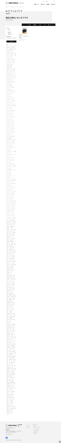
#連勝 (7, 380)
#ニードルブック (8, 151)
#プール (14, 186)
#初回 (12, 244)
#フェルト (13, 175)
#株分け (13, 304)
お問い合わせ (53, 4)
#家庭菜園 (11, 267)
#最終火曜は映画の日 (9, 301)
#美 (12, 354)
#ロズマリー (14, 217)
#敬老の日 (10, 288)
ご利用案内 (34, 24)
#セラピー (7, 140)
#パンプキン (14, 165)
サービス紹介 (28, 24)
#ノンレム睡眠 (14, 151)
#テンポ (7, 145)
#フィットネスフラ (9, 172)
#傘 (14, 241)
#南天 (12, 253)
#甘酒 (14, 327)
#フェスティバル (8, 175)
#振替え (10, 285)
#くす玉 (14, 71)
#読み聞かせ (12, 371)
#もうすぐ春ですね (9, 84)
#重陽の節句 (8, 385)
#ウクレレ (11, 93)
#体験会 (7, 235)
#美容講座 (7, 356)
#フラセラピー (14, 178)
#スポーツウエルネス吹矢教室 (10, 136)
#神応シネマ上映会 (9, 342)
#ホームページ (8, 191)
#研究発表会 (8, 334)
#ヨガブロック (13, 207)
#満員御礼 (13, 319)
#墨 (6, 261)
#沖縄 (10, 314)
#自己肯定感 (10, 359)
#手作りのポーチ (11, 281)
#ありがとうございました (10, 58)
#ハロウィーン (8, 157)
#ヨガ (9, 207)
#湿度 (11, 319)
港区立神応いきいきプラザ (14, 6)
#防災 (7, 389)
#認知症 (15, 368)
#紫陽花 (10, 351)
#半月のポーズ (14, 252)
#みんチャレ (13, 82)
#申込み (10, 328)
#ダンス (10, 143)
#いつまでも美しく (9, 62)
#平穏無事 (7, 272)
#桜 (12, 305)
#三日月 (11, 221)
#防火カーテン (14, 388)
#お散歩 (14, 68)
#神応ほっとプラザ (9, 340)
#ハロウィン (14, 154)
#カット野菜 (8, 99)
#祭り (13, 348)
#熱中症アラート (8, 324)
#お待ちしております (9, 67)
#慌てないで (8, 279)
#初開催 (7, 246)
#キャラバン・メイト (9, 102)
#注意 (14, 314)
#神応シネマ (14, 340)
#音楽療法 (7, 395)
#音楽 (12, 394)
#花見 (14, 360)
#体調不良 (13, 233)
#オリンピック (8, 97)
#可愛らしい (8, 255)
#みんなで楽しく (8, 82)
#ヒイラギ (14, 166)
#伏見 (12, 229)
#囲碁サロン (13, 258)
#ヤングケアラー (8, 206)
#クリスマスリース (9, 105)
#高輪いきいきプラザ (9, 403)
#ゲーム (7, 107)
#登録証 (13, 330)
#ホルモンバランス (9, 189)
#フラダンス (8, 180)
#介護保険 (11, 227)
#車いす (7, 377)
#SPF (15, 55)
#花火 (11, 360)
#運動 (9, 380)
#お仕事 (11, 64)
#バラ (14, 163)
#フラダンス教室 (13, 180)
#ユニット (13, 206)
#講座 (7, 374)
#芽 (15, 360)
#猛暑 (11, 325)
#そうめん (7, 76)
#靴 (10, 394)
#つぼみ (11, 76)
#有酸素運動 (8, 302)
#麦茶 (14, 406)
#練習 (10, 354)
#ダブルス (12, 142)
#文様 (11, 290)
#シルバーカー (12, 125)
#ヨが (7, 207)
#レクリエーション (9, 217)
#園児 (11, 259)
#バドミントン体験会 (9, 163)
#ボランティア (8, 194)
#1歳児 (14, 47)
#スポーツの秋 (8, 134)
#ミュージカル (13, 203)
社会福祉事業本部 (36, 430)
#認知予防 (11, 368)
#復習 (13, 276)
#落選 (14, 362)
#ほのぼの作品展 (8, 81)
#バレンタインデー (9, 165)
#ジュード (7, 128)
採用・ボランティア (51, 24)
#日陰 (15, 296)
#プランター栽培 (13, 183)
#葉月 (7, 363)
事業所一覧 (43, 4)
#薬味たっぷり (8, 365)
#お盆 (10, 70)
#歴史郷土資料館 (8, 313)
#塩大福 (14, 259)
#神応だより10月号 (13, 337)
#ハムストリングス (9, 154)
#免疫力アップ (13, 243)
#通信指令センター (9, 379)
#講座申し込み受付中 (12, 374)
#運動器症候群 (12, 382)
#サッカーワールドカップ (10, 114)
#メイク (7, 204)
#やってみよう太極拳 (9, 85)
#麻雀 (7, 409)
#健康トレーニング (9, 238)
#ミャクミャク (8, 203)
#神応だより (8, 337)
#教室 (7, 288)
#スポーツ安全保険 (9, 137)
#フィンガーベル (8, 174)
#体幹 (14, 230)
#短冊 (12, 333)
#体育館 (10, 233)
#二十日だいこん (13, 223)
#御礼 (11, 276)
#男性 (13, 328)
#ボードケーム (13, 194)
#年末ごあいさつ (8, 273)
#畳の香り (7, 330)
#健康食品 (11, 241)
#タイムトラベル (12, 140)
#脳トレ (7, 357)
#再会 (9, 244)
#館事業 (11, 400)
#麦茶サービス (8, 408)
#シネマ (12, 122)
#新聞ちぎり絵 (11, 293)
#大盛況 (12, 264)
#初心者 (15, 244)
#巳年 (7, 270)
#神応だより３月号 (9, 339)
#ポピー (7, 198)
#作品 (10, 235)
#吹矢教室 (13, 256)
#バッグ (7, 160)
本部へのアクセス (10, 434)
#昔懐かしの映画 (8, 298)
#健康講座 (7, 241)
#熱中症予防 (13, 324)
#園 (9, 259)
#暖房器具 (10, 299)
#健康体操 (14, 238)
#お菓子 (11, 71)
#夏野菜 (14, 261)
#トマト (7, 148)
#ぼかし (13, 81)
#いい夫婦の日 (8, 59)
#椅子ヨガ (12, 308)
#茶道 (7, 362)
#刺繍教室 (10, 249)
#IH (26, 38)
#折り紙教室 (13, 284)
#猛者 (14, 325)
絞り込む (12, 41)
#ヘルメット (8, 188)
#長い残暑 (7, 386)
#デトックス (13, 146)
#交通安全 (11, 226)
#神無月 (10, 348)
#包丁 (15, 250)
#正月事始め (10, 311)
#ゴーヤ (7, 113)
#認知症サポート (8, 369)
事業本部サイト (8, 6)
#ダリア (7, 143)
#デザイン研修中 (8, 146)
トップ (24, 24)
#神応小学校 (8, 345)
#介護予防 (7, 227)
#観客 (12, 366)
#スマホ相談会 (8, 139)
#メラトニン (14, 204)
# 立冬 (11, 47)
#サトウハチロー (8, 116)
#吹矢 (10, 256)
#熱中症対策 (8, 325)
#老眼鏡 (11, 356)
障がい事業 (35, 433)
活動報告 (20, 6)
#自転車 (14, 359)
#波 (12, 314)
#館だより (7, 400)
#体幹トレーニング (9, 232)
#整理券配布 (8, 290)
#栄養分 (7, 304)
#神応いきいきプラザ (22, 38)
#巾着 (9, 270)
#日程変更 (12, 296)
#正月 (7, 311)
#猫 (6, 327)
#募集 (9, 250)
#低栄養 (15, 229)
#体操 (7, 233)
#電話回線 (7, 394)
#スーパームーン (13, 139)
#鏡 (23, 40)
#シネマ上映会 (8, 123)
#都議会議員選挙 (8, 383)
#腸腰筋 (13, 357)
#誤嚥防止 (7, 371)
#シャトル (12, 123)
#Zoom (7, 56)
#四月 (7, 258)
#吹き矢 (7, 256)
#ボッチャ (7, 192)
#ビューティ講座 (8, 169)
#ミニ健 (10, 201)
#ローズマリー (8, 218)
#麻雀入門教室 (11, 409)
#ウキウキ (7, 93)
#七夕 (7, 220)
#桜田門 (7, 307)
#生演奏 (7, 328)
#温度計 (11, 316)
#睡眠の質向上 (8, 333)
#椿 (9, 310)
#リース (12, 215)
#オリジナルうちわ (9, 96)
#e (12, 50)
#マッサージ (8, 200)
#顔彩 (13, 397)
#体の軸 (7, 230)
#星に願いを (13, 298)
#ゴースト (12, 111)
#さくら (12, 73)
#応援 (11, 278)
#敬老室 (13, 288)
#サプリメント (14, 116)
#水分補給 (13, 313)
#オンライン (13, 97)
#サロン (7, 117)
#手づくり (14, 279)
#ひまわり (10, 79)
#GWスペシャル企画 (13, 53)
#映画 (7, 299)
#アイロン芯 (8, 88)
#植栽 (7, 310)
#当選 (14, 275)
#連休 (13, 379)
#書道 (13, 299)
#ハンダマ (12, 157)
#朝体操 (13, 302)
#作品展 (13, 235)
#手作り (7, 281)
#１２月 (11, 411)
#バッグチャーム (11, 160)
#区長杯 (10, 252)
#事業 (9, 223)
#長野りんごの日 (12, 386)
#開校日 (10, 388)
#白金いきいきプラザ (9, 331)
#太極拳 (15, 264)
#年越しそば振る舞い (9, 275)
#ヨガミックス (13, 209)
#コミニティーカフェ (9, 108)
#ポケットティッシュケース (10, 197)
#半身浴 (7, 253)
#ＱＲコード (8, 414)
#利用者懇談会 (11, 246)
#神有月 (7, 348)
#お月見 (7, 70)
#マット (7, 201)
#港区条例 (7, 319)
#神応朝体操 (12, 345)
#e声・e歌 (7, 53)
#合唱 (14, 255)
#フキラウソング (8, 178)
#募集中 (12, 250)
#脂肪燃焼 (14, 356)
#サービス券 (8, 120)
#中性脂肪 (14, 221)
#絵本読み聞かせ (11, 353)
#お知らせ (7, 71)
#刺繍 (7, 249)
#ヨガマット (8, 209)
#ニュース (10, 148)
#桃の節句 (7, 305)
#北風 (7, 252)
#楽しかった (12, 310)
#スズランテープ (8, 131)
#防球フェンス (11, 389)
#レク (14, 215)
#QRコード (12, 55)
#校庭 (10, 304)
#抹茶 (7, 285)
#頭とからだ (12, 395)
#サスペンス (11, 113)
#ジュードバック (12, 128)
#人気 (14, 226)
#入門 (7, 244)
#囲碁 (9, 258)
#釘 (11, 385)
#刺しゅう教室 (12, 247)
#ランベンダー (12, 212)
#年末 (11, 272)
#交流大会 (7, 226)
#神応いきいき (13, 334)
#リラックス (8, 215)
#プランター (8, 183)
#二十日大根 (8, 224)
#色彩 (7, 360)
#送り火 (14, 377)
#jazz (9, 55)
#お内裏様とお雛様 (9, 65)
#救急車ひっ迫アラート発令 (10, 287)
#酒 (12, 383)
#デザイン (10, 145)
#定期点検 (7, 267)
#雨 (10, 391)
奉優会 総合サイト (35, 424)
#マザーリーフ (11, 198)
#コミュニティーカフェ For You (11, 110)
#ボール (7, 195)
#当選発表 (7, 276)
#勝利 (7, 250)
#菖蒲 (11, 362)
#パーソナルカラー (9, 166)
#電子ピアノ (21, 40)
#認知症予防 (13, 369)
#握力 (12, 285)
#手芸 (11, 282)
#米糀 (7, 351)
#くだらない (8, 73)
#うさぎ (14, 62)
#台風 (11, 255)
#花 (9, 360)
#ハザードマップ (8, 152)
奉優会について (36, 4)
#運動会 (12, 380)
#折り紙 (13, 282)
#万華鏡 (13, 220)
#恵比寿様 (13, 278)
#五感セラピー (13, 224)
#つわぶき (14, 76)
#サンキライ (11, 117)
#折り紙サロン (8, 284)
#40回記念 (7, 50)
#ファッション (14, 169)
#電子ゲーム (8, 392)
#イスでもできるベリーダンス (10, 90)
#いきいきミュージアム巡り (10, 61)
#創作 (13, 249)
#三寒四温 (7, 221)
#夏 (8, 261)
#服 (11, 302)
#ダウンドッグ (8, 142)
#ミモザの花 (14, 201)
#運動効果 (7, 382)
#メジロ (10, 204)
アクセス (44, 24)
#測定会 (14, 316)
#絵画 (15, 353)
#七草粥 (10, 220)
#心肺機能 (7, 278)
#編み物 (7, 354)
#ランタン (7, 212)
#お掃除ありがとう (9, 68)
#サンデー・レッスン (9, 119)
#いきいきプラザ (13, 59)
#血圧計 (15, 365)
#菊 (9, 362)
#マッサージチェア (13, 200)
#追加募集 (10, 377)
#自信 (7, 359)
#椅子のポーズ (8, 308)
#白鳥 (14, 331)
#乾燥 (7, 223)
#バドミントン (8, 162)
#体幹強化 (14, 232)
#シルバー (7, 125)
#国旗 (7, 259)
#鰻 (12, 406)
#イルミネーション (12, 91)
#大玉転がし (8, 264)
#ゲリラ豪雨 (14, 105)
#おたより (7, 64)
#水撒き (7, 314)
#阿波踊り (7, 391)
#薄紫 (9, 363)
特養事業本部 (35, 432)
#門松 (7, 388)
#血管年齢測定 (8, 366)
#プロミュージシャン (9, 186)
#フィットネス (8, 171)
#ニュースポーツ (8, 149)
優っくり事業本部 (36, 429)
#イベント (7, 91)
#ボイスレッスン (13, 191)
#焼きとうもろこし (9, 322)
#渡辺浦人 (7, 316)
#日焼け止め (8, 296)
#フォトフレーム (8, 177)
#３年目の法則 (8, 412)
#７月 (12, 412)
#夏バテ (11, 261)
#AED (11, 50)
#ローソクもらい (13, 218)
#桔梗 (11, 305)
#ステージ (13, 131)
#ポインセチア (11, 195)
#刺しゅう (7, 247)
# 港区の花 (7, 47)
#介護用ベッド (8, 229)
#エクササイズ (8, 94)
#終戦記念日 (13, 351)
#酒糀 (14, 383)
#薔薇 (12, 363)
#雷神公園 (13, 391)
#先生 (9, 243)
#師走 (12, 270)
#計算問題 (7, 368)
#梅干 (12, 307)
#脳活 (10, 357)
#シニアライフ (8, 122)
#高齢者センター (8, 406)
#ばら (7, 79)
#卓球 (10, 253)
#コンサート (8, 111)
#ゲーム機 (10, 107)
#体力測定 (10, 230)
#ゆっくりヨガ (8, 87)
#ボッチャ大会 (12, 192)
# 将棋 (10, 56)
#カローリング (13, 99)
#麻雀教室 (7, 411)
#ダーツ (13, 143)
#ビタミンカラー (8, 168)
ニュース (27, 424)
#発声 (11, 330)
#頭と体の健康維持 (9, 397)
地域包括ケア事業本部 (36, 427)
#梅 (9, 307)
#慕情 (11, 279)
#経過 (7, 353)
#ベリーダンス (13, 188)
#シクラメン (12, 120)
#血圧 (12, 365)
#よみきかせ (13, 87)
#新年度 (7, 293)
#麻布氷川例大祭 (13, 408)
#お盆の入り (13, 70)
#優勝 (7, 243)
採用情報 (47, 4)
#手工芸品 (7, 282)
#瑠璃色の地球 (10, 327)
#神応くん (14, 336)
